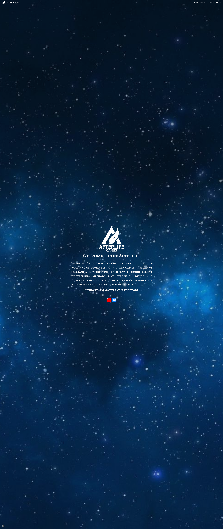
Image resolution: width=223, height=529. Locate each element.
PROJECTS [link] (203, 2)
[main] (111, 256)
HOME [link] (196, 2)
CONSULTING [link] (214, 2)
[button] (221, 2)
